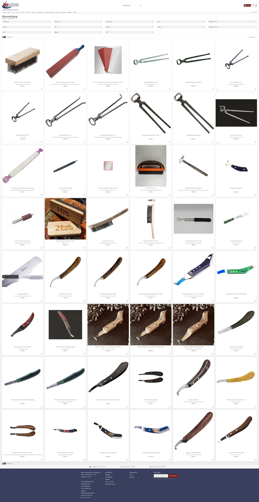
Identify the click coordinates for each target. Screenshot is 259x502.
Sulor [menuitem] (13, 12)
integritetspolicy (172, 478)
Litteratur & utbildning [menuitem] (49, 12)
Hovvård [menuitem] (34, 12)
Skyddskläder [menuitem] (40, 12)
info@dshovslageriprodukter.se (88, 493)
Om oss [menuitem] (131, 474)
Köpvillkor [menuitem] (107, 479)
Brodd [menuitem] (23, 12)
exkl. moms (254, 12)
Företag (247, 5)
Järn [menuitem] (20, 12)
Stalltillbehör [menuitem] (69, 12)
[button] (253, 5)
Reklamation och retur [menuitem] (110, 484)
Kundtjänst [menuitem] (107, 474)
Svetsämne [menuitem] (28, 12)
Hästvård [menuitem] (63, 12)
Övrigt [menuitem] (74, 12)
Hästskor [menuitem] (9, 12)
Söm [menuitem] (17, 12)
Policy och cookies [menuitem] (109, 481)
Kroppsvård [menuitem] (57, 12)
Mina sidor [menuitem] (132, 477)
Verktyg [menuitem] (4, 12)
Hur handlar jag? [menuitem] (109, 477)
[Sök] (141, 5)
